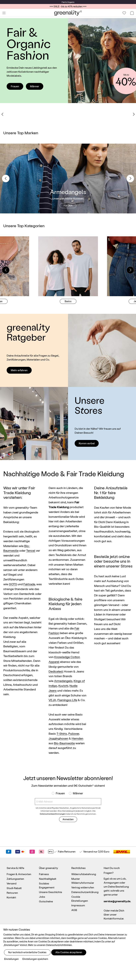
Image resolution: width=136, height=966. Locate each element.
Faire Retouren (66, 851)
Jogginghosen (58, 738)
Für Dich (68, 205)
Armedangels (63, 680)
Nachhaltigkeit (47, 878)
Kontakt (11, 897)
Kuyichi (63, 685)
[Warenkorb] (132, 13)
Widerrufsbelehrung (83, 874)
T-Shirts (62, 733)
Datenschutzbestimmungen (53, 814)
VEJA (52, 700)
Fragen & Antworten (19, 874)
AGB (74, 909)
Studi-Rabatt (14, 888)
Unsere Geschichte (50, 892)
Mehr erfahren (19, 370)
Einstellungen (11, 959)
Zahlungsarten (15, 878)
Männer (34, 86)
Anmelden (68, 819)
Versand (62, 2)
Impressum (78, 905)
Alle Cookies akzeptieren (68, 952)
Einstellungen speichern (35, 959)
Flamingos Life (67, 700)
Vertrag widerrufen (82, 887)
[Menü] (4, 13)
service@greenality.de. (116, 901)
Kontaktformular (113, 918)
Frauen (15, 86)
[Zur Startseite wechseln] (68, 13)
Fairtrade (29, 584)
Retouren (12, 892)
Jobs (42, 896)
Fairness (44, 874)
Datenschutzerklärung (85, 892)
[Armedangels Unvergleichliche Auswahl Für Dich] (68, 178)
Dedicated (56, 671)
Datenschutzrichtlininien (59, 945)
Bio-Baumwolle (64, 743)
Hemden (77, 738)
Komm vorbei (87, 443)
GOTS (13, 584)
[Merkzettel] (124, 13)
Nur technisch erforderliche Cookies (27, 952)
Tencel (30, 550)
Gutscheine (46, 901)
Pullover (73, 733)
